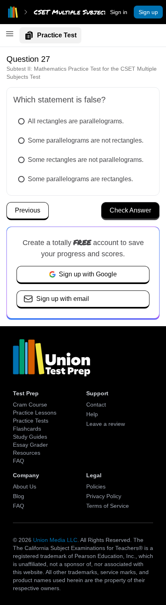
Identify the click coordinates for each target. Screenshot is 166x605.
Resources (26, 453)
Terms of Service (107, 506)
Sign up (148, 12)
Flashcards (27, 428)
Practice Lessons (34, 412)
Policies (96, 486)
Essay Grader (30, 444)
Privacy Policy (103, 496)
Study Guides (30, 436)
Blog (18, 496)
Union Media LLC (55, 540)
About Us (24, 486)
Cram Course (30, 404)
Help (92, 414)
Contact (96, 404)
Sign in (118, 12)
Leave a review (105, 424)
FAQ (18, 461)
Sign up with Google (88, 274)
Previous (27, 210)
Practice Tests (30, 420)
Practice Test (57, 35)
